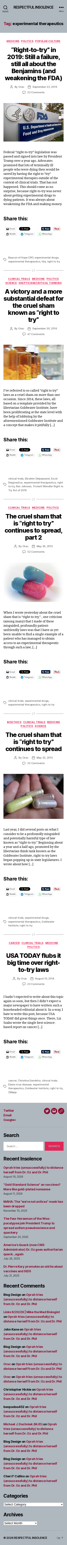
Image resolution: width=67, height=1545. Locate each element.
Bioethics (14, 722)
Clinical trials (19, 278)
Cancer (14, 942)
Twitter (8, 1110)
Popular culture (47, 41)
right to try (53, 261)
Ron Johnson (23, 486)
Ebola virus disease (20, 1084)
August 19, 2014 (44, 978)
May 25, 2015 (45, 757)
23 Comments (35, 92)
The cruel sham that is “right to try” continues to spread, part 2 (33, 526)
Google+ (9, 1120)
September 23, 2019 (44, 86)
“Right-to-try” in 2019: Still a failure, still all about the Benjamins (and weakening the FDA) (33, 64)
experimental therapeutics (24, 261)
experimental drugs (46, 257)
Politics (27, 41)
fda (44, 261)
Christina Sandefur (29, 1080)
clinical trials (16, 478)
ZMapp (12, 1092)
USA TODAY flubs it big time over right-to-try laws (33, 962)
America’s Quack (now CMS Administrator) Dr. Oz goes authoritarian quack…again (33, 1249)
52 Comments (35, 551)
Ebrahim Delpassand (37, 478)
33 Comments (35, 763)
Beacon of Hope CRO (20, 257)
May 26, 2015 (45, 546)
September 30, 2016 (44, 328)
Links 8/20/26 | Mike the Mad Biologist (31, 1312)
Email (7, 1115)
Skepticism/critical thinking (40, 282)
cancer (12, 1080)
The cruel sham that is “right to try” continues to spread (33, 742)
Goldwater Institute (36, 1088)
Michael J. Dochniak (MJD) (22, 1424)
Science (11, 282)
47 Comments (35, 334)
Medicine (13, 41)
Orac (21, 86)
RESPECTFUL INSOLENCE (33, 7)
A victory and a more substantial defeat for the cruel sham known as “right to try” (33, 305)
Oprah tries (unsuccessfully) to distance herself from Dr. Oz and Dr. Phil (30, 1299)
